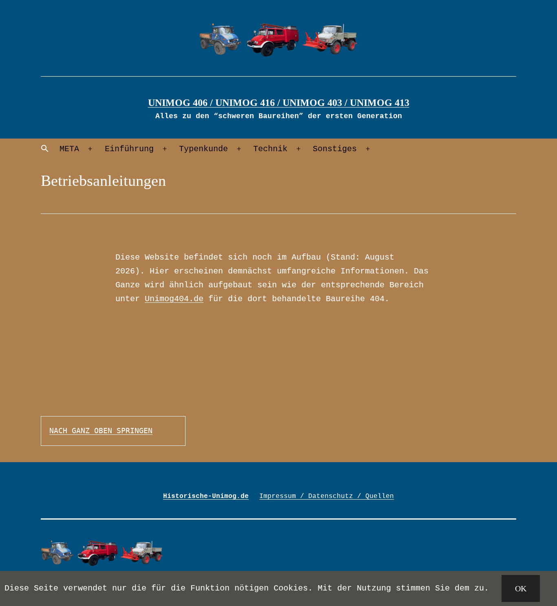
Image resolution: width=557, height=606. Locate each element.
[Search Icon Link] (44, 149)
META (69, 149)
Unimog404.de (174, 299)
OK (520, 588)
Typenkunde (203, 149)
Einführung (129, 149)
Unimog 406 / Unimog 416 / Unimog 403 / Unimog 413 (278, 102)
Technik (270, 149)
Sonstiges (335, 149)
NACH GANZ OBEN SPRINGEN (101, 430)
